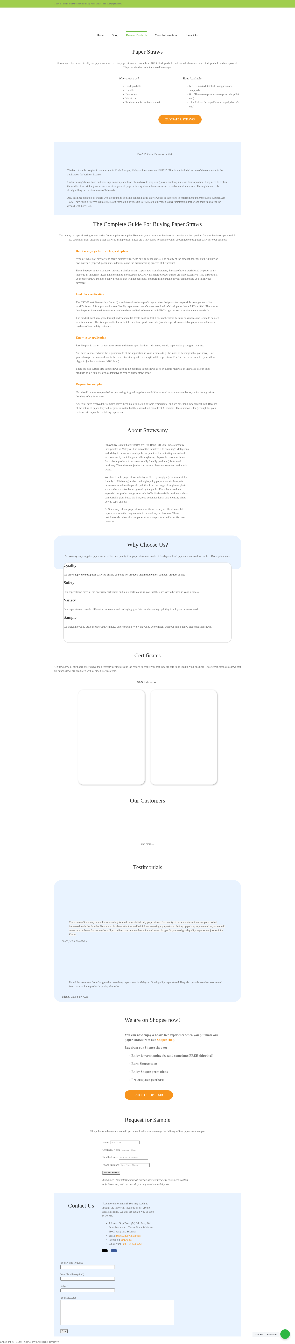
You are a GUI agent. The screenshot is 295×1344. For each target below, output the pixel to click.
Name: (106, 1142)
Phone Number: (111, 1164)
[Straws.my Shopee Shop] (96, 1017)
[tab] (102, 251)
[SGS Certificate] (111, 691)
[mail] (105, 1250)
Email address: (110, 1157)
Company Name (111, 1149)
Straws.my (126, 1239)
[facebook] (114, 1250)
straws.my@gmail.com (112, 4)
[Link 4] (148, 19)
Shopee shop (165, 1039)
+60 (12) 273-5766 (132, 1243)
